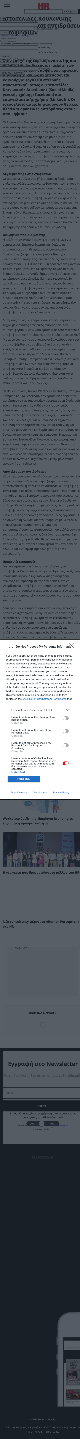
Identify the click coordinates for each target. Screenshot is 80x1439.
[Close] (72, 646)
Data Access (40, 792)
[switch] (66, 718)
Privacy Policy (61, 792)
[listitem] (40, 710)
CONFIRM (24, 779)
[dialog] (40, 720)
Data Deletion (19, 792)
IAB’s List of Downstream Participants (44, 698)
